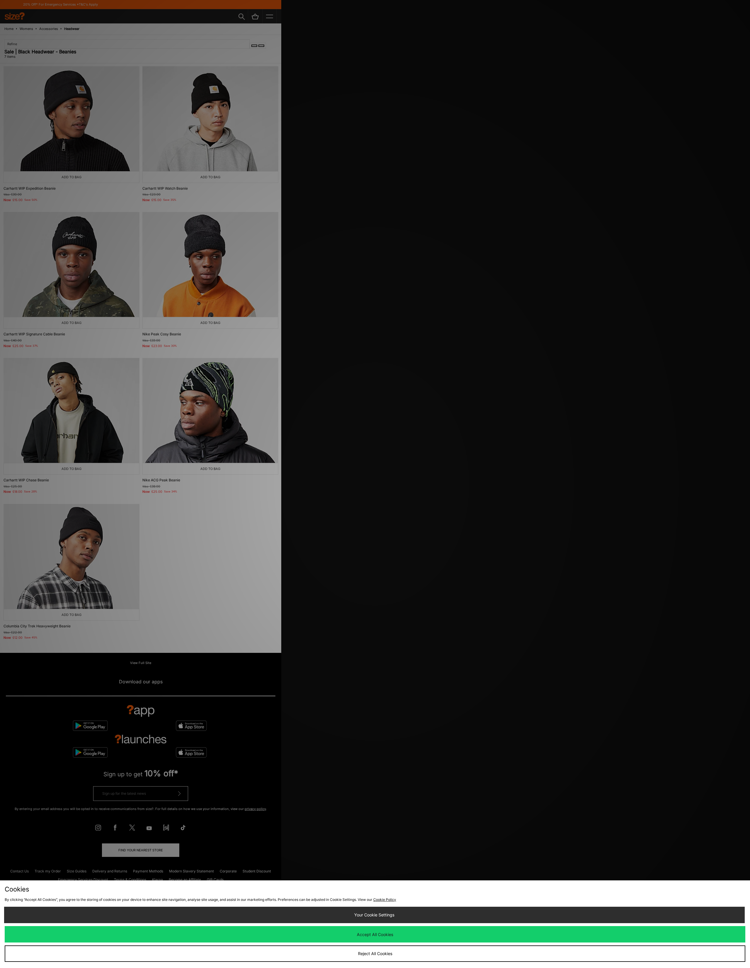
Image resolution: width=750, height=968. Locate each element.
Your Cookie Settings (374, 914)
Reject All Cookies (375, 953)
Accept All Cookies (375, 934)
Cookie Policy (384, 899)
